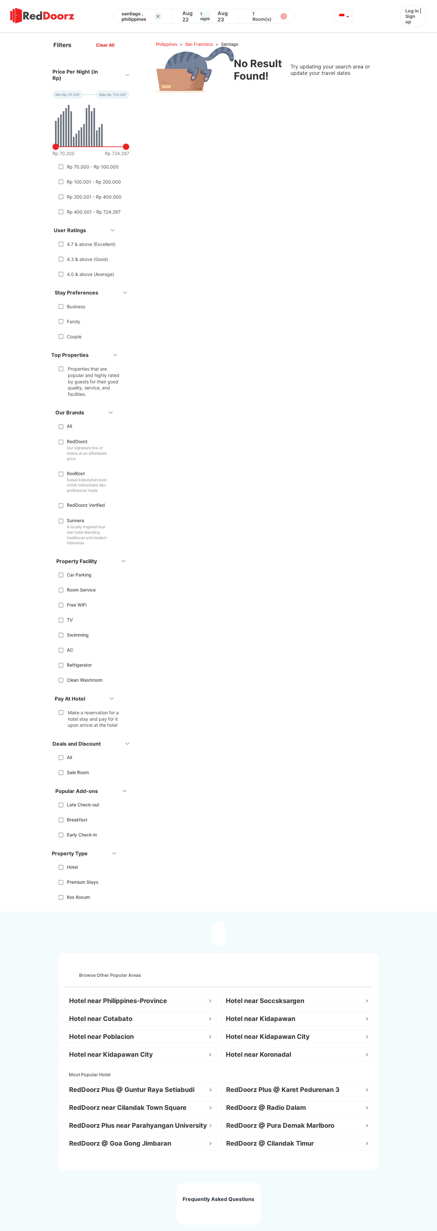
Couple (74, 336)
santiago (229, 44)
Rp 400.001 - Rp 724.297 (94, 212)
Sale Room (78, 772)
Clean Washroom (84, 680)
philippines (166, 44)
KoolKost (76, 473)
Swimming (78, 635)
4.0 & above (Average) (90, 274)
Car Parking (79, 574)
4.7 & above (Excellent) (91, 244)
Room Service (81, 589)
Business (76, 306)
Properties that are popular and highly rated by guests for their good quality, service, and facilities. (93, 381)
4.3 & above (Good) (87, 259)
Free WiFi (76, 605)
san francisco (199, 44)
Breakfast (77, 819)
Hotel (72, 867)
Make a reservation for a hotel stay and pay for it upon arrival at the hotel (93, 719)
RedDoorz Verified (86, 505)
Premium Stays (83, 882)
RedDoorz (77, 441)
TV (70, 620)
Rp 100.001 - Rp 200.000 (94, 181)
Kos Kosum (78, 897)
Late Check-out (83, 804)
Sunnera (75, 520)
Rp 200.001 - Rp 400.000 (94, 197)
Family (73, 321)
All (69, 426)
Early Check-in (82, 834)
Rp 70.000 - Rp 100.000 (93, 166)
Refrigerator (79, 665)
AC (70, 650)
